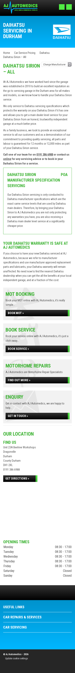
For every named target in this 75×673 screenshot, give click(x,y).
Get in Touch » (18, 416)
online (7, 159)
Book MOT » (16, 313)
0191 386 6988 (44, 154)
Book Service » (18, 349)
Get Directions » (17, 478)
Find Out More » (19, 380)
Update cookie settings (16, 658)
